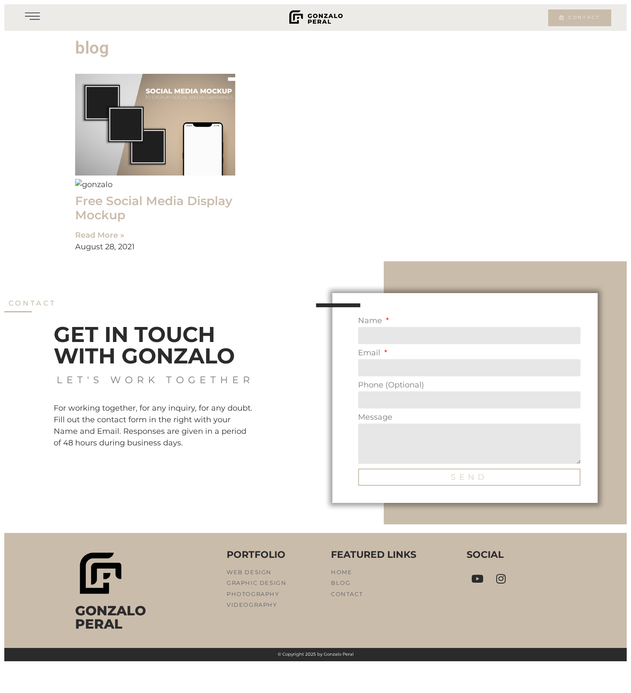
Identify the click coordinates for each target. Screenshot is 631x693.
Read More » (99, 235)
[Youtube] (477, 579)
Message (375, 417)
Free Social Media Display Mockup (153, 208)
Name (371, 321)
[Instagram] (501, 579)
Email (370, 353)
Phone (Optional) (391, 385)
